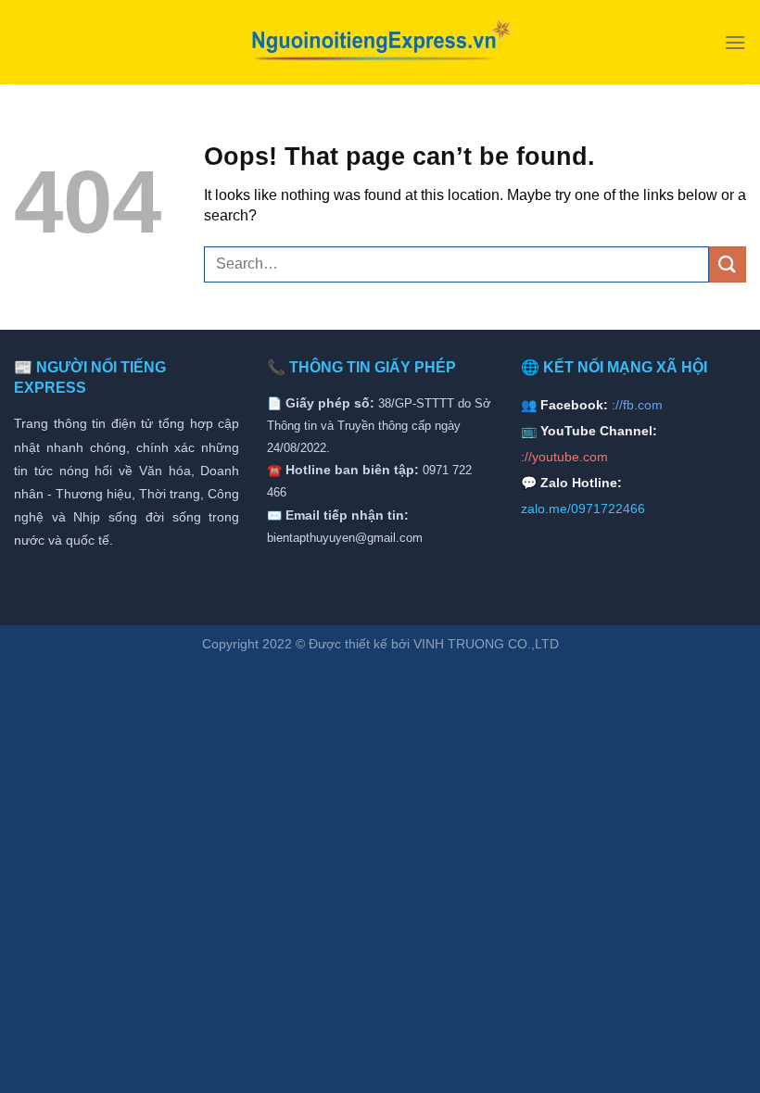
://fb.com (637, 404)
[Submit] (727, 264)
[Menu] (735, 42)
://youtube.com (564, 456)
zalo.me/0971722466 (583, 508)
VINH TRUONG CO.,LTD (486, 643)
